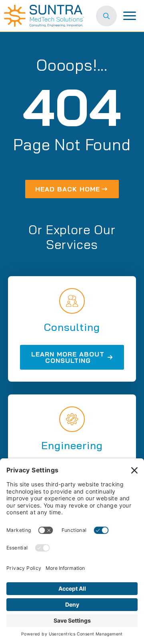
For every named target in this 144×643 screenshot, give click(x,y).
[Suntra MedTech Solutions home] (44, 16)
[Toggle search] (106, 16)
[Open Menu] (129, 16)
